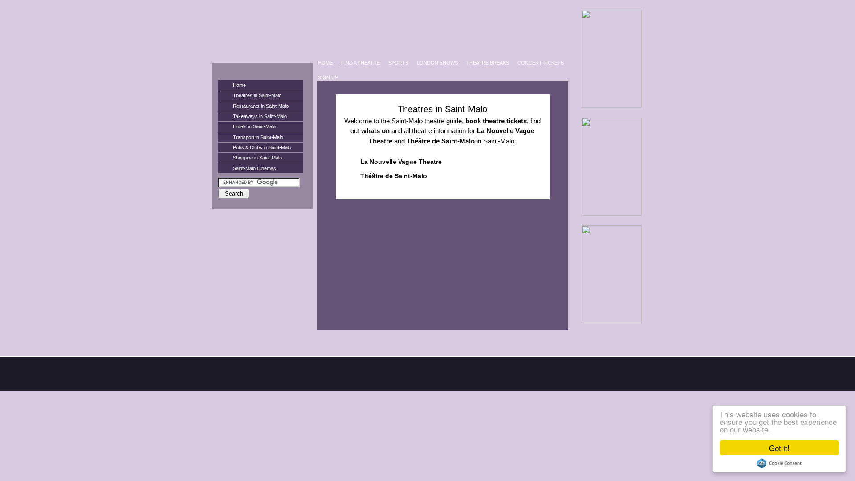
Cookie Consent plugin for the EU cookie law (779, 463)
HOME (325, 62)
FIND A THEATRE (360, 62)
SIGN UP (328, 77)
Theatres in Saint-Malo (257, 95)
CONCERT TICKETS (540, 62)
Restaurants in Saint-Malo (261, 106)
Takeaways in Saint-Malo (260, 116)
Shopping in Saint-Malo (257, 157)
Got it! (779, 447)
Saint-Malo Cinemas (254, 168)
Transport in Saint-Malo (258, 137)
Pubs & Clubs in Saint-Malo (262, 147)
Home (239, 85)
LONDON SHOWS (437, 62)
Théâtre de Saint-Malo (393, 175)
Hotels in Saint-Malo (254, 126)
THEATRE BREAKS (487, 62)
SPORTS (398, 62)
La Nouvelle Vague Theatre (401, 161)
